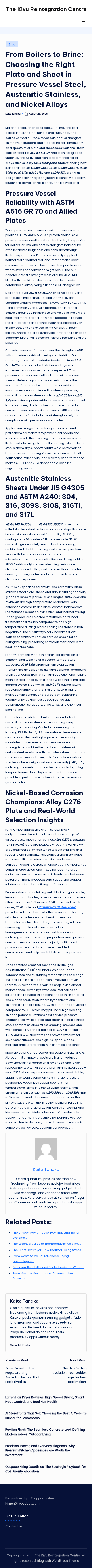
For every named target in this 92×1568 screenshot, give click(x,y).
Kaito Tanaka (24, 1301)
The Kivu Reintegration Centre (46, 9)
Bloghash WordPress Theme (58, 1561)
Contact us (13, 1526)
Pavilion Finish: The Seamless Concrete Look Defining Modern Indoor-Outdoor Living (45, 1432)
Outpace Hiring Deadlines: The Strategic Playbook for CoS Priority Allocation (45, 1469)
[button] (20, 1345)
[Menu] (84, 22)
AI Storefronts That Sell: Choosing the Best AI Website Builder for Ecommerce (46, 1415)
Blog (12, 44)
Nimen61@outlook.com (22, 1503)
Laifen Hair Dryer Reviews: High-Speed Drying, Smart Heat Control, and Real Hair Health (44, 1399)
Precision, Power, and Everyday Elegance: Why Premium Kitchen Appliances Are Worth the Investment (40, 1450)
